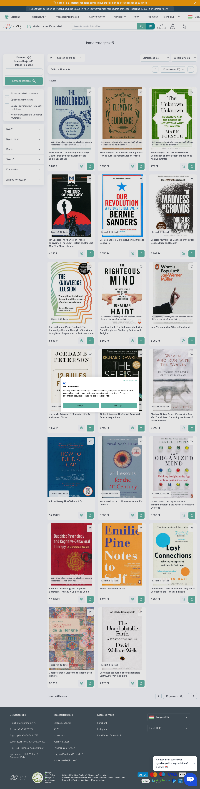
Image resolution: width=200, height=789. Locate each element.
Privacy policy (130, 380)
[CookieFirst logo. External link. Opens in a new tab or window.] (64, 383)
